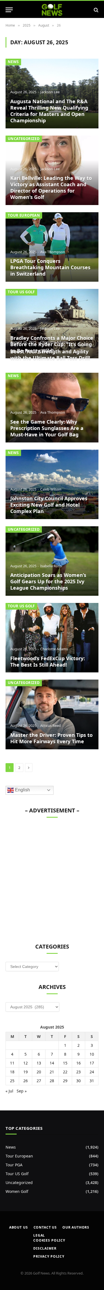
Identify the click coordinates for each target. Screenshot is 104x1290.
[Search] (95, 10)
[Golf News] (52, 10)
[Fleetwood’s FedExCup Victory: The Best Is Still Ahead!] (52, 637)
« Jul (9, 1091)
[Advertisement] (52, 877)
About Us (18, 1227)
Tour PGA (14, 1164)
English (22, 790)
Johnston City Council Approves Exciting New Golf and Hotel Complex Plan (48, 504)
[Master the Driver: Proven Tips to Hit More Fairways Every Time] (52, 714)
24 (92, 1071)
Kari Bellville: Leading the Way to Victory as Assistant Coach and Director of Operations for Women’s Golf (51, 187)
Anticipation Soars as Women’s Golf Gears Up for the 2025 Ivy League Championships (48, 581)
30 (78, 1080)
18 (12, 1071)
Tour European (24, 215)
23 (78, 1071)
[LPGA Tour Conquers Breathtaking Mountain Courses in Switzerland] (52, 247)
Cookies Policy (49, 1240)
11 (12, 1063)
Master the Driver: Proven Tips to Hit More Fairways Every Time (51, 738)
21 (52, 1071)
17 (92, 1063)
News (13, 61)
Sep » (22, 1091)
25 (12, 1080)
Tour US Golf (21, 291)
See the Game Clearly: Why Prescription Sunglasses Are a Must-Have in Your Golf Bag (46, 428)
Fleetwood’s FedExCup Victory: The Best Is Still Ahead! (47, 661)
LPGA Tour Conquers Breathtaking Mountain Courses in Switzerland (50, 267)
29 (65, 1080)
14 (52, 1063)
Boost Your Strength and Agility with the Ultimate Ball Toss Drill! (50, 354)
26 (25, 1080)
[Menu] (9, 10)
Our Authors (75, 1227)
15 (65, 1063)
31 (92, 1080)
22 (65, 1071)
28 (52, 1080)
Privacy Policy (48, 1256)
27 (39, 1080)
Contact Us (45, 1227)
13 (39, 1063)
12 (25, 1063)
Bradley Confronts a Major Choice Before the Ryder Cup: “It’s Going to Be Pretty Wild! (51, 344)
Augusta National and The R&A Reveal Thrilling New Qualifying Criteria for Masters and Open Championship (49, 111)
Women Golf (17, 1191)
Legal (39, 1235)
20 (39, 1071)
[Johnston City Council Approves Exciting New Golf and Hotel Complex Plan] (52, 484)
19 (25, 1071)
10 (92, 1054)
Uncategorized (24, 138)
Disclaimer (44, 1248)
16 (78, 1063)
